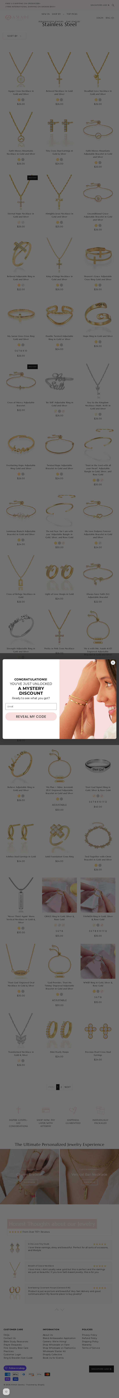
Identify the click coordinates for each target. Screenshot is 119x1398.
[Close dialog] (113, 662)
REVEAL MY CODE (31, 716)
